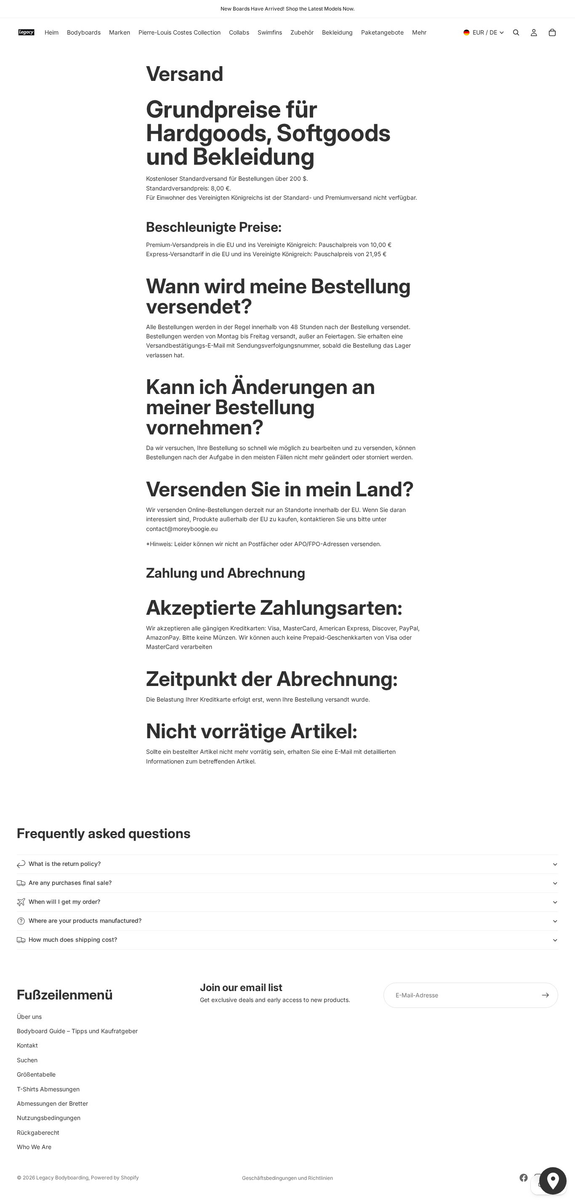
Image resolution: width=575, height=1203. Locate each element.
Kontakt (27, 1045)
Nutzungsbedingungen (48, 1117)
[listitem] (419, 32)
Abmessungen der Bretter (52, 1103)
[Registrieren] (545, 995)
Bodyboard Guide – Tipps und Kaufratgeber (77, 1030)
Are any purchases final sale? (70, 882)
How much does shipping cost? (73, 939)
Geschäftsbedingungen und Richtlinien (287, 1178)
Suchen (27, 1059)
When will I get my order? (64, 901)
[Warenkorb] (552, 32)
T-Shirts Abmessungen (48, 1088)
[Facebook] (524, 1178)
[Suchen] (516, 32)
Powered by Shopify (115, 1177)
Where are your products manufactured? (85, 920)
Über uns (29, 1016)
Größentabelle (36, 1074)
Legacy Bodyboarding (62, 1177)
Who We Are (34, 1146)
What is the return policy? (65, 863)
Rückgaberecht (38, 1132)
